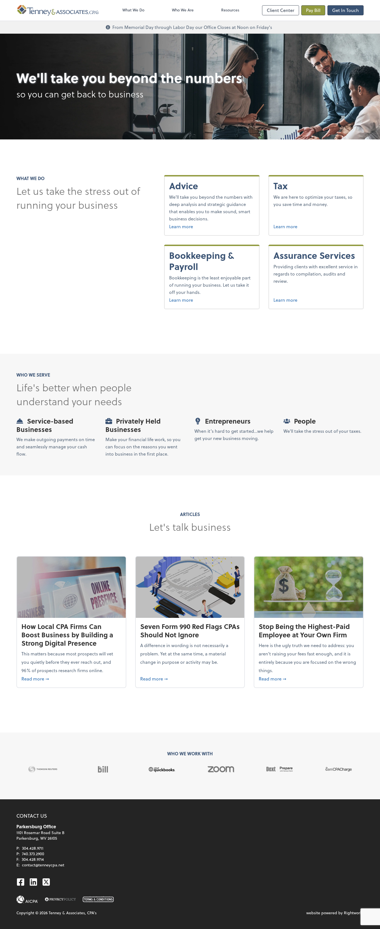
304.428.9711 (32, 848)
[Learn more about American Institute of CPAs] (27, 899)
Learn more (195, 226)
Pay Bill (313, 10)
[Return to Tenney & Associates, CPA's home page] (58, 10)
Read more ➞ (71, 678)
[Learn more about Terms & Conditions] (98, 899)
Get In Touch (345, 10)
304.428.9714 (33, 859)
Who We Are (183, 10)
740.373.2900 (33, 854)
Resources (230, 10)
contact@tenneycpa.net (43, 865)
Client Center (280, 10)
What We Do (133, 10)
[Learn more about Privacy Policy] (60, 899)
